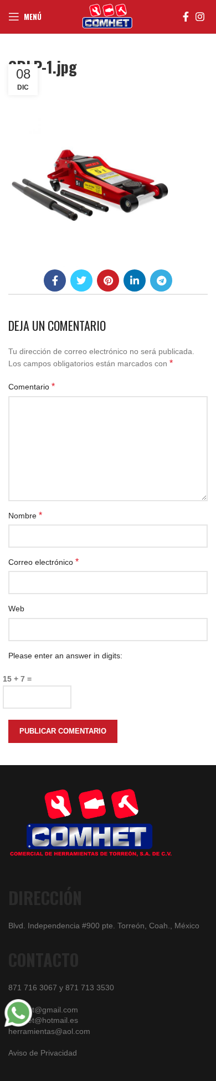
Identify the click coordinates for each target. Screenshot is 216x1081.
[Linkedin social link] (135, 280)
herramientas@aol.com (49, 1031)
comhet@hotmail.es (43, 1020)
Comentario (31, 386)
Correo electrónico (43, 562)
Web (16, 608)
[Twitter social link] (81, 280)
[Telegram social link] (161, 280)
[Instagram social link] (200, 16)
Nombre (25, 515)
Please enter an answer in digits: (65, 655)
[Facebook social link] (185, 16)
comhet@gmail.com (43, 1009)
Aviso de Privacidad (42, 1052)
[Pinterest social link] (108, 280)
